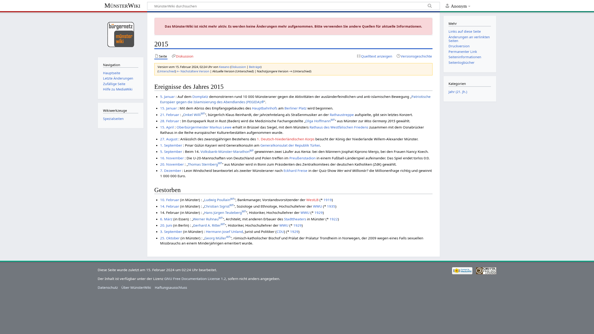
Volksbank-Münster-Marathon (227, 151)
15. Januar (168, 108)
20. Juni (166, 225)
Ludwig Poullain (219, 199)
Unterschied (166, 71)
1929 (318, 212)
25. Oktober (170, 238)
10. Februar (169, 199)
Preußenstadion (302, 158)
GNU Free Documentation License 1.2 (195, 278)
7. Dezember (170, 170)
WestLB (312, 199)
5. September (171, 151)
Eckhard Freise (295, 170)
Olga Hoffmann (320, 121)
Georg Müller (217, 238)
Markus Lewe (221, 127)
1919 (327, 199)
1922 (333, 219)
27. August (169, 139)
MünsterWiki (122, 5)
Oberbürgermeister (193, 127)
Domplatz (200, 96)
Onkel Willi (194, 114)
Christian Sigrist (219, 206)
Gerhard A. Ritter (209, 225)
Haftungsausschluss (171, 287)
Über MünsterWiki (136, 287)
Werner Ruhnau (208, 219)
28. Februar (169, 121)
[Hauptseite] (120, 34)
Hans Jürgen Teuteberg (225, 212)
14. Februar (169, 206)
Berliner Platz (295, 108)
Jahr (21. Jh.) (458, 92)
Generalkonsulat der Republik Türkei (290, 145)
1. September (171, 145)
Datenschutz (108, 287)
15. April (167, 127)
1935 (331, 206)
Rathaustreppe (342, 114)
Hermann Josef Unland (224, 231)
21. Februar (169, 114)
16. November (172, 158)
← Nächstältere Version (193, 71)
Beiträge (255, 67)
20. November (172, 164)
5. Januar (167, 96)
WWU (317, 206)
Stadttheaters (295, 219)
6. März (166, 219)
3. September (171, 231)
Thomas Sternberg (205, 164)
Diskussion (238, 67)
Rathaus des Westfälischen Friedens (339, 127)
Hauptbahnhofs (264, 108)
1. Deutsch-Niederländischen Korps (285, 139)
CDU (280, 231)
